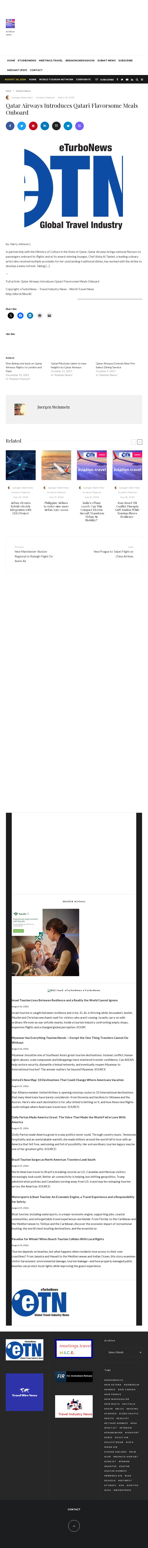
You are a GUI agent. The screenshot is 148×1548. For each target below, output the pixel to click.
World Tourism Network (56, 79)
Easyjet (123, 1418)
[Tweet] (21, 126)
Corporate (83, 79)
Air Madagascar (117, 1399)
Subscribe (125, 60)
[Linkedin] (132, 79)
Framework (114, 1432)
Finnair (126, 1428)
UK (122, 1485)
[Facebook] (117, 79)
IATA (131, 1442)
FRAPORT (133, 1432)
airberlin (132, 1384)
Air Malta (113, 1404)
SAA (128, 1475)
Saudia (111, 1480)
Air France (113, 1394)
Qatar (125, 1466)
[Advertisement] (84, 27)
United (133, 1485)
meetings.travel (51, 60)
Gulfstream (115, 1442)
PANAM (125, 1461)
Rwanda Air (114, 1475)
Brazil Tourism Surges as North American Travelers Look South (54, 1159)
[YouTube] (127, 79)
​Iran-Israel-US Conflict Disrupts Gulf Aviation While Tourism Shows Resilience (127, 509)
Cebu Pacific (130, 1413)
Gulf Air (123, 1437)
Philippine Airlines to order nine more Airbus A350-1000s (56, 506)
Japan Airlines (116, 1452)
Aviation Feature (45, 97)
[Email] (56, 126)
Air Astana (114, 1384)
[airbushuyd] (21, 465)
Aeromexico (115, 1380)
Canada (111, 1413)
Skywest (126, 1480)
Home (32, 79)
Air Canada (128, 1389)
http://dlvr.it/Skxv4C (19, 294)
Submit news (106, 60)
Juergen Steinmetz (22, 97)
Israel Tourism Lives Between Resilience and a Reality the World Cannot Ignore (65, 1000)
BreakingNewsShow (80, 60)
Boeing (133, 1409)
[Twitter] (121, 79)
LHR (108, 1456)
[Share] (10, 126)
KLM (133, 1452)
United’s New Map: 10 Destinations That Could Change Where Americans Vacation (68, 1080)
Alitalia (129, 1404)
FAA (134, 1423)
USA (108, 1490)
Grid (109, 1437)
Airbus (111, 1389)
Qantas (111, 1466)
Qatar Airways (116, 1471)
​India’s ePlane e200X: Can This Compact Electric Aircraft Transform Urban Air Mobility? (92, 511)
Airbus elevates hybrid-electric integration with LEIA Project (20, 508)
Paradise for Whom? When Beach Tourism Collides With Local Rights (58, 1239)
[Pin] (33, 126)
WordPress (123, 1490)
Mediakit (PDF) (17, 70)
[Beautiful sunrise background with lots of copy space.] (56, 465)
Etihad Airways (117, 1423)
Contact (36, 70)
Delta (110, 1418)
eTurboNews (27, 60)
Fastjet (111, 1428)
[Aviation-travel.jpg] (92, 465)
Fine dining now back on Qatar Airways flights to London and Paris (24, 367)
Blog (120, 1409)
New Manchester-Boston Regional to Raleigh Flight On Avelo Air (34, 554)
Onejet (111, 1461)
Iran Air (112, 1447)
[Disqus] (74, 634)
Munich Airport (127, 1456)
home (11, 60)
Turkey (111, 1485)
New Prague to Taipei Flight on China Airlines (113, 552)
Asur (109, 1409)
